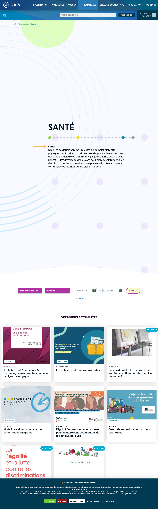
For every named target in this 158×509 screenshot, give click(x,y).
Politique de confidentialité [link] (100, 501)
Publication (9, 361)
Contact (151, 5)
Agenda (72, 5)
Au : (100, 291)
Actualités (58, 5)
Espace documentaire (112, 5)
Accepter (49, 501)
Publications (135, 5)
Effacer (80, 298)
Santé (33, 24)
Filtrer (133, 290)
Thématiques (89, 5)
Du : (73, 291)
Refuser (62, 501)
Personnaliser (76, 501)
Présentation (40, 5)
